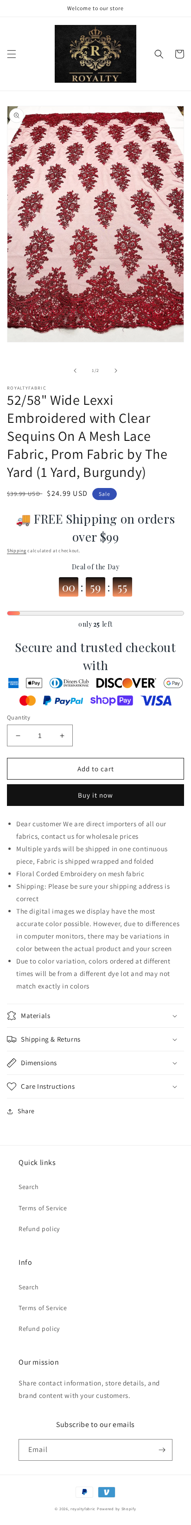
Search (29, 1187)
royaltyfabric (83, 1508)
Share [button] (26, 1111)
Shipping (16, 551)
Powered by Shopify (116, 1508)
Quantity (18, 717)
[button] (11, 54)
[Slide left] (75, 370)
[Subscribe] (162, 1450)
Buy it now (95, 795)
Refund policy (39, 1229)
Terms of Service (43, 1208)
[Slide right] (116, 370)
